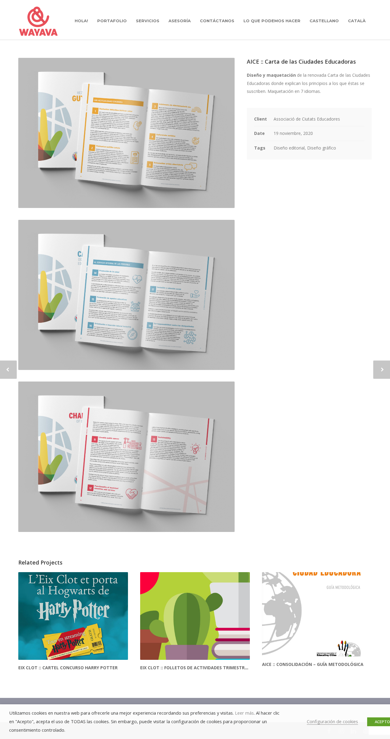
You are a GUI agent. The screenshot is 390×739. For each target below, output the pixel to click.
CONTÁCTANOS (217, 20)
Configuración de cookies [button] (332, 721)
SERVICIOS (147, 20)
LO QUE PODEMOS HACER (271, 20)
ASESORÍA (179, 20)
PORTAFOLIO (112, 20)
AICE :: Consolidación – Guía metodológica (312, 664)
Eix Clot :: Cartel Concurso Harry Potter (68, 667)
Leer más (244, 713)
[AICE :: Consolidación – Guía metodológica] (317, 614)
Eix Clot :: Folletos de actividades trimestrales (197, 667)
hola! (81, 20)
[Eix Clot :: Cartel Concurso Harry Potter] (73, 616)
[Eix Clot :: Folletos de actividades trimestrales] (195, 616)
